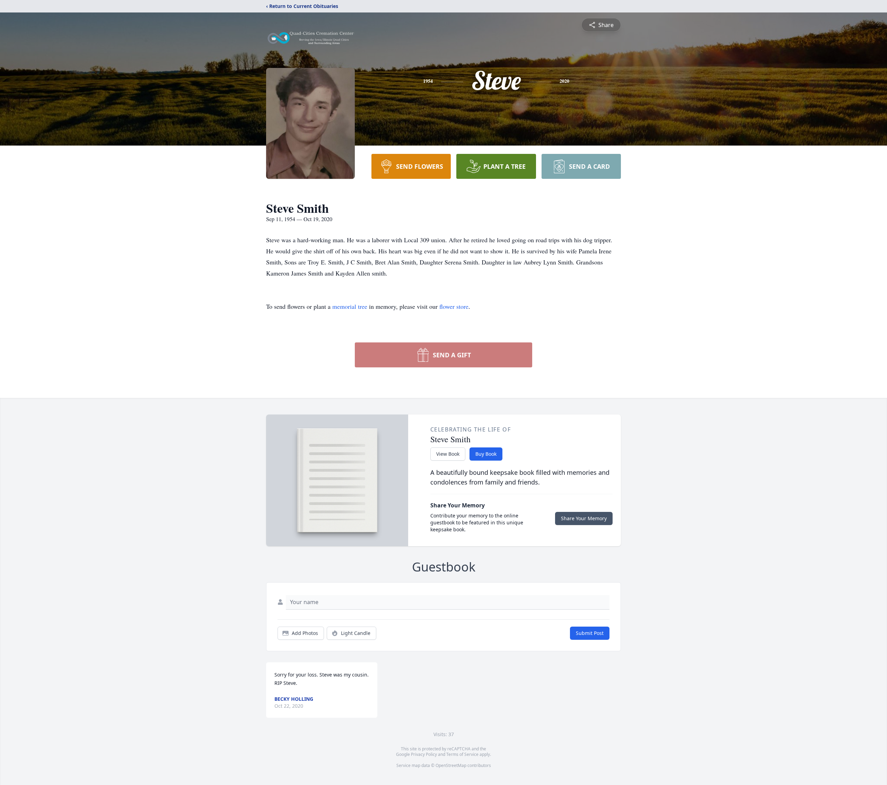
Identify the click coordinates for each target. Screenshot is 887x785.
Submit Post (590, 633)
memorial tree (349, 306)
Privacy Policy (424, 754)
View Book (447, 454)
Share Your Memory (584, 518)
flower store (453, 306)
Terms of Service (462, 754)
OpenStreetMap (451, 765)
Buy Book (486, 454)
